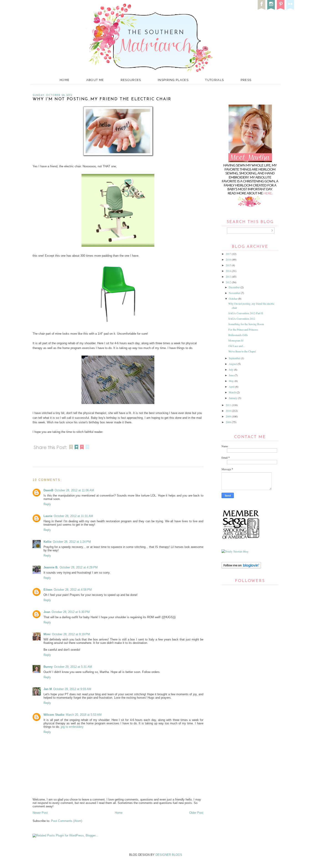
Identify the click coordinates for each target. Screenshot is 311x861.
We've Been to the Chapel (242, 351)
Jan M (47, 689)
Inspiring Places (173, 80)
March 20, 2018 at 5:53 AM (84, 714)
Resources (131, 80)
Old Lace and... (236, 346)
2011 (229, 405)
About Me (95, 80)
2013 (229, 276)
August (233, 364)
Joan (46, 612)
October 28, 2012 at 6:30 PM (71, 612)
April (232, 386)
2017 (229, 254)
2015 (229, 265)
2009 (229, 416)
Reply (47, 504)
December (234, 287)
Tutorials (214, 80)
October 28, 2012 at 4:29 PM (79, 567)
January (233, 398)
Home (64, 80)
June (232, 375)
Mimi (47, 634)
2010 (229, 410)
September (235, 358)
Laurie (47, 516)
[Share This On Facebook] (71, 450)
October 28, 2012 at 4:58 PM (73, 589)
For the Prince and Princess (243, 329)
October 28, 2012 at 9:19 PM (71, 634)
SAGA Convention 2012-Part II (245, 313)
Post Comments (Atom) (66, 821)
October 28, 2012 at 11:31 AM (73, 516)
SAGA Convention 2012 (241, 318)
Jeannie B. (50, 567)
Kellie (47, 541)
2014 (229, 271)
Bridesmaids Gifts (238, 335)
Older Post (196, 812)
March (233, 392)
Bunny (48, 666)
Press (246, 80)
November (235, 293)
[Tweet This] (76, 450)
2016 (229, 259)
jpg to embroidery (72, 726)
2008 (229, 422)
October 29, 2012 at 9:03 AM (72, 689)
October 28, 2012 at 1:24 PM (72, 541)
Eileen (47, 589)
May (232, 381)
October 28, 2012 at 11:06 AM (74, 490)
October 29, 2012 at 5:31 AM (73, 666)
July (231, 369)
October (233, 298)
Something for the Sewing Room (246, 324)
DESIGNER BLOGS (169, 854)
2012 (229, 282)
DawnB (48, 490)
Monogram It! (236, 340)
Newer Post (40, 812)
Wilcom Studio (53, 714)
